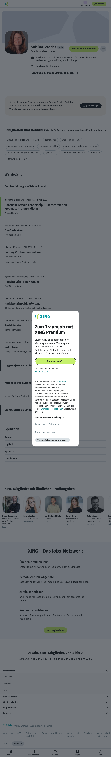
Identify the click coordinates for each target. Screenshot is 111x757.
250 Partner (60, 382)
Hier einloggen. (42, 371)
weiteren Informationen (52, 409)
